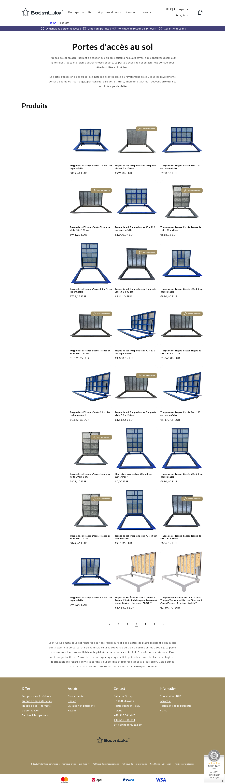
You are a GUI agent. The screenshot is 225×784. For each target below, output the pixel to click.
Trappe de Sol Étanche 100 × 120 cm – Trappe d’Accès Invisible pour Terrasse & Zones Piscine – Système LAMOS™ (136, 600)
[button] (75, 12)
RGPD (163, 710)
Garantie (165, 700)
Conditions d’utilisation (160, 764)
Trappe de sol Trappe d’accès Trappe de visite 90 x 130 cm (135, 413)
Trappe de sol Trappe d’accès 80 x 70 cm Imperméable (91, 290)
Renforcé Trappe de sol (36, 715)
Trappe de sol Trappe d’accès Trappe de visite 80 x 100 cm (135, 167)
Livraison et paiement (81, 705)
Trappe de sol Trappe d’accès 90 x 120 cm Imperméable (90, 413)
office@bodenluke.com (128, 724)
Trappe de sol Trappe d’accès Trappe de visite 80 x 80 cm (135, 290)
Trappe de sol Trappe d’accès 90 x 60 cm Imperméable (181, 475)
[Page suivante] (163, 624)
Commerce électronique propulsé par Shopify (69, 764)
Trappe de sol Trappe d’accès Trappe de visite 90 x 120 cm (180, 352)
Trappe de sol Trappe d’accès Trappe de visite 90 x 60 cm (90, 475)
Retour (72, 710)
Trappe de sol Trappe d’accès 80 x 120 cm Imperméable (135, 228)
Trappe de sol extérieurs (37, 700)
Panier (72, 700)
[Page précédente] (109, 624)
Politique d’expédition (184, 764)
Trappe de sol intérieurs (36, 696)
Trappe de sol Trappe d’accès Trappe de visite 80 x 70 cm (180, 228)
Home (52, 22)
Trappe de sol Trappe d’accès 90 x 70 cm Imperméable (136, 537)
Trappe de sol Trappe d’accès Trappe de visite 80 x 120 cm (90, 228)
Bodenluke (43, 764)
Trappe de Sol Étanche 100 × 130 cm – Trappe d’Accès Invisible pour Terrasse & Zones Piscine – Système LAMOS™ (181, 600)
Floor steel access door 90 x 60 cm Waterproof (133, 475)
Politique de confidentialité (134, 764)
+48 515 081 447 (124, 715)
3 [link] (136, 624)
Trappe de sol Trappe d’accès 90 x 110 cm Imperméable (135, 352)
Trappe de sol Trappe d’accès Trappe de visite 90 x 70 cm (90, 537)
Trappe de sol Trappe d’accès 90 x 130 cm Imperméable (180, 413)
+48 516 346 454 (124, 719)
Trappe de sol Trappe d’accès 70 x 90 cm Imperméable (91, 167)
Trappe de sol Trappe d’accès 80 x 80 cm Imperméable (181, 290)
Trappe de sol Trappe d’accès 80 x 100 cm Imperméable (180, 167)
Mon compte (76, 696)
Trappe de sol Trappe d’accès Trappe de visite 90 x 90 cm (180, 537)
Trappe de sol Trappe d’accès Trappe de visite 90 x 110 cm (90, 352)
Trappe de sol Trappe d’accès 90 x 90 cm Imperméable (91, 599)
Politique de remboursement (106, 764)
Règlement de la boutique (175, 705)
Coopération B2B (170, 696)
